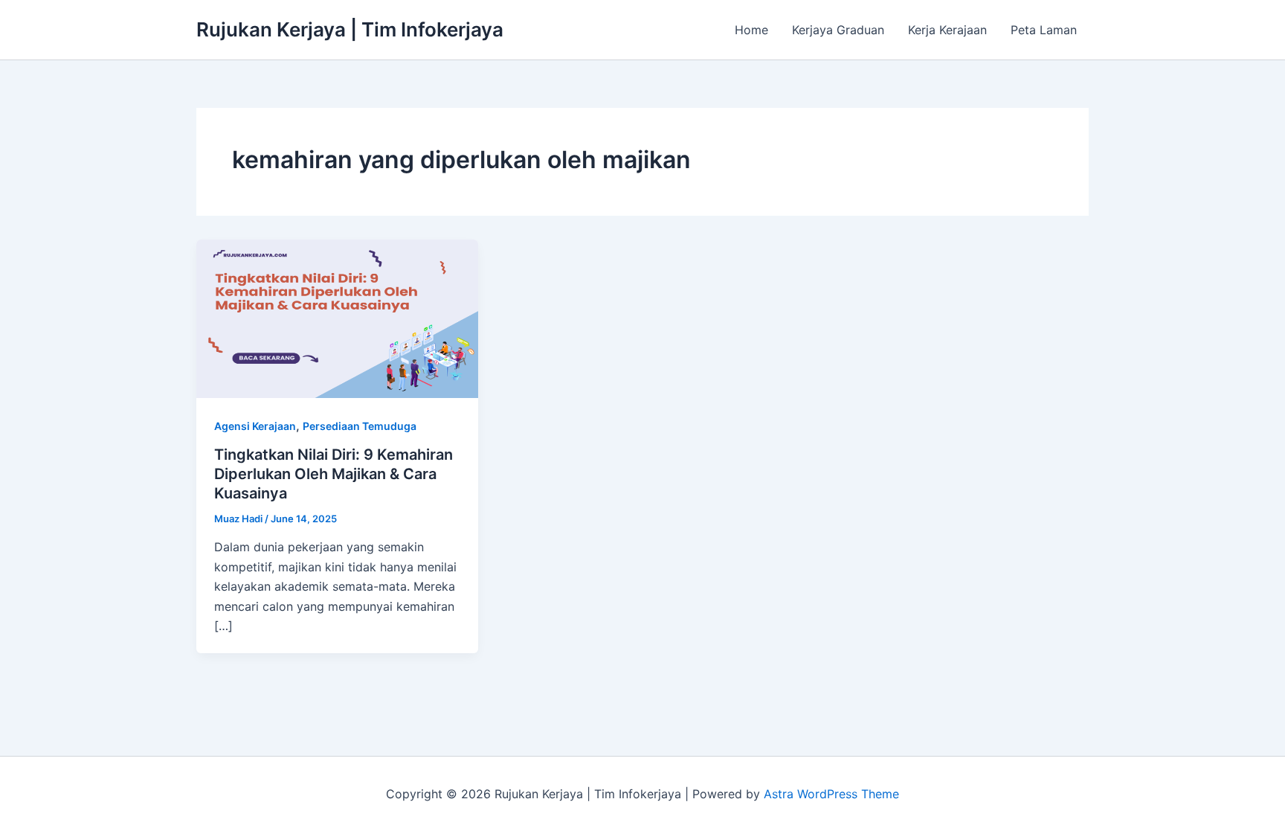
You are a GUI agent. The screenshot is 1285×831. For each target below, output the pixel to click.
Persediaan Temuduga (359, 426)
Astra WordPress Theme (831, 793)
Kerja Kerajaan (947, 29)
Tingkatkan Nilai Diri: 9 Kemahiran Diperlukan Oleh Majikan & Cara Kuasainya (333, 474)
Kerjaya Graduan (838, 29)
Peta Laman (1044, 29)
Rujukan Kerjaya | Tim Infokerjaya (349, 29)
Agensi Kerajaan (255, 426)
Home (751, 29)
